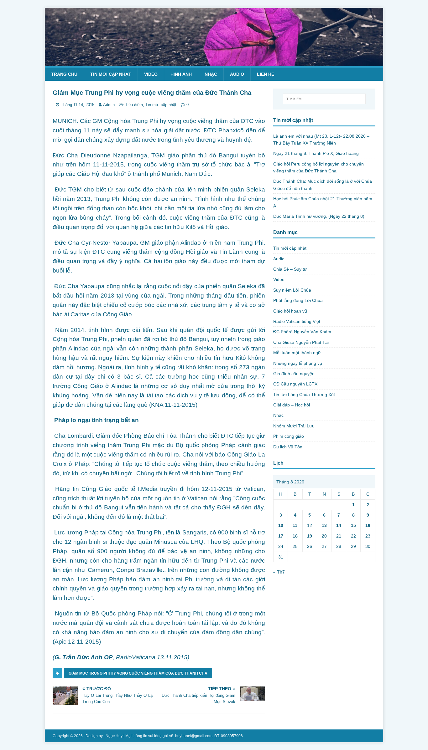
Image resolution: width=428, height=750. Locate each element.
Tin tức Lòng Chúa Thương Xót (304, 394)
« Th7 (279, 571)
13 (324, 525)
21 (338, 535)
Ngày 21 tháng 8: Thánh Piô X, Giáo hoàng (316, 153)
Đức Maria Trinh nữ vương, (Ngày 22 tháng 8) (318, 216)
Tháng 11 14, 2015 (77, 104)
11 (295, 525)
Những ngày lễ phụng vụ (297, 363)
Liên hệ (265, 74)
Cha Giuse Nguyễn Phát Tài (301, 342)
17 (280, 535)
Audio (237, 74)
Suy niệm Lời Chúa (292, 290)
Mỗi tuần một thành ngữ (297, 352)
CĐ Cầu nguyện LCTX (295, 383)
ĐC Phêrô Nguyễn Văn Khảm (302, 331)
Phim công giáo (288, 436)
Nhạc (211, 74)
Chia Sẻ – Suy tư (290, 269)
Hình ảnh (181, 74)
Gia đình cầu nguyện (294, 373)
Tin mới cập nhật (110, 74)
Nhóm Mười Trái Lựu (294, 425)
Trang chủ (64, 74)
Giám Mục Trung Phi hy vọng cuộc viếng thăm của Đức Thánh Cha (138, 673)
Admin (109, 104)
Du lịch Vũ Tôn (287, 446)
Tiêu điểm (134, 104)
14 (338, 525)
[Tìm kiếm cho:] (324, 99)
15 (353, 525)
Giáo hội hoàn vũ (290, 311)
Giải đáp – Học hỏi (291, 404)
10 (280, 525)
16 (367, 525)
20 (324, 535)
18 (295, 535)
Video (151, 74)
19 (309, 535)
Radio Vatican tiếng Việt (296, 321)
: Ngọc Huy (113, 736)
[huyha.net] (214, 62)
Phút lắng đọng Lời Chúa (298, 300)
